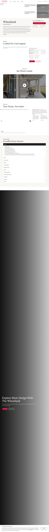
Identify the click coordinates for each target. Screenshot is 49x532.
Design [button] (14, 1)
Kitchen (5, 144)
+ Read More (5, 34)
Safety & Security (6, 167)
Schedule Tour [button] (32, 61)
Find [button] (11, 1)
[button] (40, 1)
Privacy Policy (31, 529)
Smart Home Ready (7, 172)
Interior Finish (6, 160)
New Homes (2, 3)
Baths (5, 157)
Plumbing (5, 179)
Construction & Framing (7, 174)
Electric (5, 169)
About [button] (22, 1)
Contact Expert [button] (38, 61)
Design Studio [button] (5, 408)
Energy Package (6, 164)
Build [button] (18, 1)
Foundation (5, 176)
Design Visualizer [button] (11, 408)
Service (5, 181)
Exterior (5, 162)
